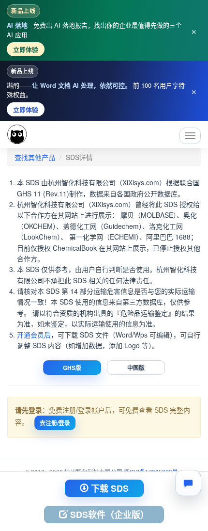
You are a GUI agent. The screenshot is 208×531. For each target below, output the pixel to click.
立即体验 (25, 49)
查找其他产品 (35, 157)
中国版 (136, 367)
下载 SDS (109, 488)
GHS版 (72, 367)
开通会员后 (34, 334)
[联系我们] (188, 483)
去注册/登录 (55, 422)
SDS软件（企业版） (108, 514)
